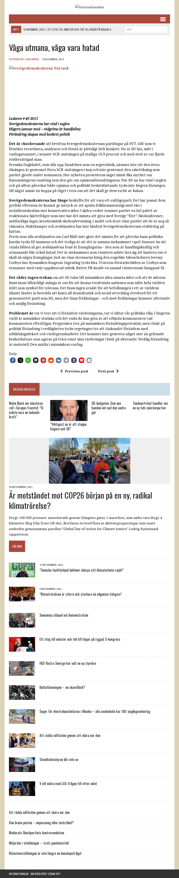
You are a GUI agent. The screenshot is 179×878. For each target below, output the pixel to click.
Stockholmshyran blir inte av (59, 759)
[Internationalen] (89, 7)
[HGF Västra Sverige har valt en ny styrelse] (22, 672)
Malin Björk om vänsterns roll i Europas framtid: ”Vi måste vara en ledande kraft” (26, 410)
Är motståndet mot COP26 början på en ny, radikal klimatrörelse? (80, 500)
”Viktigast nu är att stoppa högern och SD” (68, 426)
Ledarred (32, 59)
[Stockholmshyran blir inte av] (22, 769)
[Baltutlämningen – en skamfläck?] (22, 697)
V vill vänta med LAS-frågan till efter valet (68, 783)
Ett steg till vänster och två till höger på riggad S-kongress (80, 639)
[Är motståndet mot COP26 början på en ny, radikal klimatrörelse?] (89, 480)
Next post (106, 371)
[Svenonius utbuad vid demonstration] (22, 624)
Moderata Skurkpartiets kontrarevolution (36, 832)
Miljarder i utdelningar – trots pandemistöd (39, 843)
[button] (12, 360)
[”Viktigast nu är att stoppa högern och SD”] (69, 418)
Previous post (76, 371)
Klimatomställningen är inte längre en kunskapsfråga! (45, 853)
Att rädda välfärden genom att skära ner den (70, 735)
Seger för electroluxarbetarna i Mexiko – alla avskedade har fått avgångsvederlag (95, 711)
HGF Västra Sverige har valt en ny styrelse (68, 663)
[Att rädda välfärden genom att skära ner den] (22, 745)
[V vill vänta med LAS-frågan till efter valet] (22, 793)
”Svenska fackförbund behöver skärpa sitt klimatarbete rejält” (82, 570)
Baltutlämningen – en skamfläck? (62, 687)
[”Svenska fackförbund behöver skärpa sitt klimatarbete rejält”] (22, 574)
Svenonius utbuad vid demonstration (64, 615)
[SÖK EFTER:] (146, 28)
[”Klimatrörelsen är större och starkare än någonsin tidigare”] (22, 598)
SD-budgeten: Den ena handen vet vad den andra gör (108, 408)
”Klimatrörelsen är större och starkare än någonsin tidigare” (81, 594)
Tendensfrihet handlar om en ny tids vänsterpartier (150, 405)
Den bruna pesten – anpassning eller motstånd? (41, 822)
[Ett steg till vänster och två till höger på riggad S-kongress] (22, 648)
